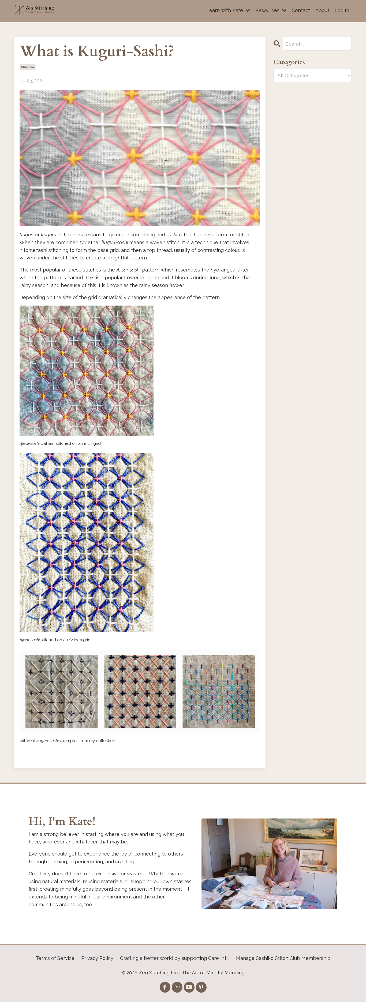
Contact (301, 10)
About (322, 10)
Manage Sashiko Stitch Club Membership (283, 958)
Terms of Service (55, 958)
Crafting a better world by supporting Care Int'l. (174, 958)
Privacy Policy (97, 958)
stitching (27, 66)
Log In (342, 10)
